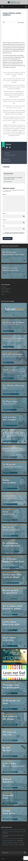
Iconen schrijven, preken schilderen (12, 14)
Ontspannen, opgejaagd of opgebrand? (10, 842)
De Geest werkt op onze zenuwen (9, 838)
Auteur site (10, 147)
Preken (8, 155)
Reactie (5, 194)
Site (3, 225)
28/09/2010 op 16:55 (8, 174)
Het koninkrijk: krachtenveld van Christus (11, 829)
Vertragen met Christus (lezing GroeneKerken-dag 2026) (14, 831)
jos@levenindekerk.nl (5, 291)
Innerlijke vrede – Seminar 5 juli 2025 (10, 844)
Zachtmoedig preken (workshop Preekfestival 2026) (13, 835)
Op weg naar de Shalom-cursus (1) (9, 840)
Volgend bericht (8, 161)
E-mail (4, 219)
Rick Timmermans (8, 173)
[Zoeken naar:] (14, 852)
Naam (4, 213)
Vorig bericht (7, 159)
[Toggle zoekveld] (26, 6)
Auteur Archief (7, 147)
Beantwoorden (8, 181)
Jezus (6, 155)
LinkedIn (3, 294)
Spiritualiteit (12, 155)
